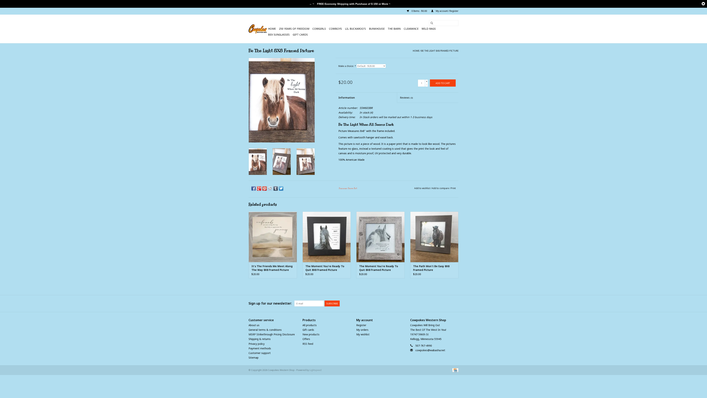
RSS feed (308, 343)
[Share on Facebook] (253, 188)
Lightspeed (315, 370)
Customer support (260, 353)
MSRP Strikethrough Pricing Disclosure (272, 334)
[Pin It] (264, 188)
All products (310, 325)
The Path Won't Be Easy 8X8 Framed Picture (431, 268)
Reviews (406, 97)
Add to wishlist (422, 188)
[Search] (432, 23)
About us (254, 325)
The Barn (394, 28)
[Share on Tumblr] (275, 188)
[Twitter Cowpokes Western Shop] (449, 303)
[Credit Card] (454, 370)
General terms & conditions (265, 329)
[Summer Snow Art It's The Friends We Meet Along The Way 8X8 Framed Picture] (273, 237)
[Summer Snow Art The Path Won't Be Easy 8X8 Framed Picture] (434, 237)
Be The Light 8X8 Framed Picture (439, 50)
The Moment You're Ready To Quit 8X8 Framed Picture (324, 268)
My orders (362, 329)
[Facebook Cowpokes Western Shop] (442, 303)
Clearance (411, 28)
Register (361, 325)
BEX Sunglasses (279, 34)
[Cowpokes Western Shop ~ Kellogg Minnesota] (258, 29)
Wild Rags (429, 28)
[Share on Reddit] (270, 188)
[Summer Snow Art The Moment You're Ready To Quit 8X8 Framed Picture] (327, 237)
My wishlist (363, 334)
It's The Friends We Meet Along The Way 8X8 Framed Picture (272, 268)
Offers (306, 339)
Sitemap (253, 357)
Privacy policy (257, 343)
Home (272, 28)
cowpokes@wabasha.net (430, 350)
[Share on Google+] (259, 188)
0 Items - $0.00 (419, 11)
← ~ (311, 3)
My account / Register (446, 11)
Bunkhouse (377, 28)
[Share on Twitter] (281, 188)
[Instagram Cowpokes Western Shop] (455, 303)
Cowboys (335, 28)
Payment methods (260, 348)
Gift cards (300, 34)
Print (453, 188)
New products (311, 334)
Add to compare (441, 188)
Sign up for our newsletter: (270, 303)
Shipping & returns (260, 339)
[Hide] (703, 3)
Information (346, 97)
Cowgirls (319, 28)
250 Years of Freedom (294, 28)
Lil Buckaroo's (355, 28)
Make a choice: (347, 66)
